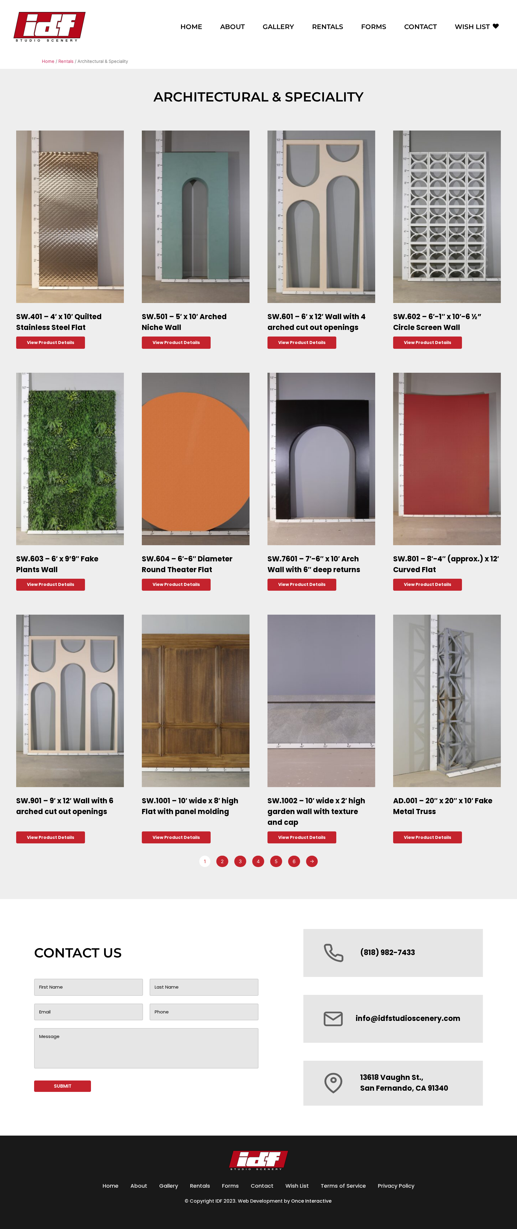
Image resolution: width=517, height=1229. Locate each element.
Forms (373, 27)
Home (191, 27)
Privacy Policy (396, 1185)
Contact (420, 27)
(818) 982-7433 (387, 952)
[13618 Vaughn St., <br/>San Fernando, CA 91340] (333, 1083)
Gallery (278, 27)
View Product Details (50, 342)
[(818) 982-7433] (333, 952)
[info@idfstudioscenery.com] (333, 1018)
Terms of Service (343, 1185)
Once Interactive (312, 1201)
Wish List (472, 27)
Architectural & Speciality (258, 97)
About (232, 27)
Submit (63, 1086)
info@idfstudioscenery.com (408, 1018)
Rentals (327, 27)
